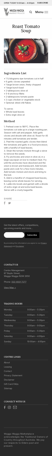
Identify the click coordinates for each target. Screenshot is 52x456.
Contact (8, 371)
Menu (39, 12)
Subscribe (42, 3)
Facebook (4, 203)
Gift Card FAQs (11, 384)
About (7, 362)
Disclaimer (20, 246)
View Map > (10, 287)
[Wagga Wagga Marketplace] (14, 12)
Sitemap (8, 388)
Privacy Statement (13, 375)
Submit (49, 15)
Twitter (9, 203)
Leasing (8, 366)
